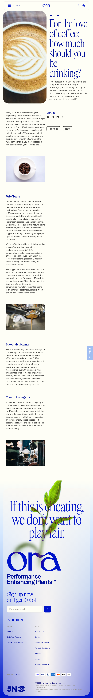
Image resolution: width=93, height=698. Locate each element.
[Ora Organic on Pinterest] (21, 619)
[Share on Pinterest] (52, 116)
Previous (53, 128)
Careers (38, 659)
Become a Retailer (42, 664)
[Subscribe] (47, 609)
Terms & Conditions (42, 648)
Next (67, 128)
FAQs (37, 637)
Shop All (10, 631)
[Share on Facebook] (47, 116)
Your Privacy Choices (15, 642)
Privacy (38, 653)
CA (23, 674)
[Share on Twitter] (62, 116)
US (16, 674)
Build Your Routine (14, 637)
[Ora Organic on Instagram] (8, 619)
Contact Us (39, 631)
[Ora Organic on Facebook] (13, 619)
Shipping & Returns (42, 642)
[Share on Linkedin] (57, 116)
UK (19, 674)
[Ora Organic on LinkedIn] (17, 619)
